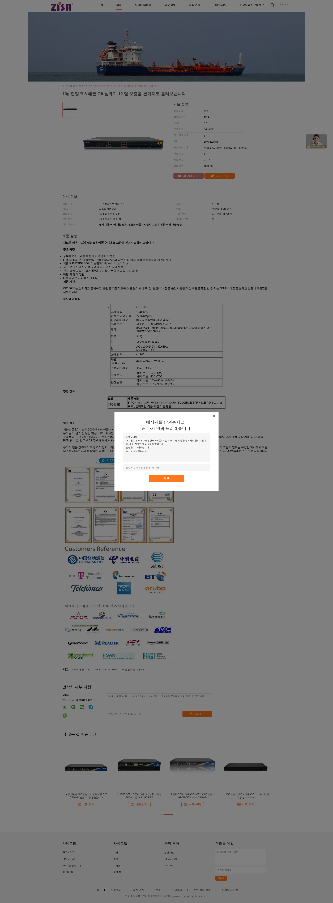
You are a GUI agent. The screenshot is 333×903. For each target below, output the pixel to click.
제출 (166, 478)
